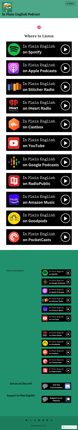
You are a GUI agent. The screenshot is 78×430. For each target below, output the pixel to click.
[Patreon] (47, 420)
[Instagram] (35, 420)
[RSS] (51, 420)
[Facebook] (26, 420)
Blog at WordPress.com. (39, 426)
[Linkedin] (39, 420)
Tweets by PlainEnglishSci (15, 271)
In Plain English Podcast (21, 14)
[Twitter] (31, 420)
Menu (71, 3)
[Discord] (43, 420)
